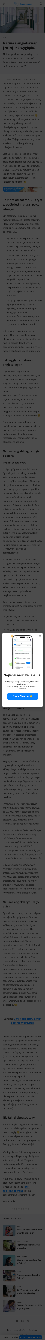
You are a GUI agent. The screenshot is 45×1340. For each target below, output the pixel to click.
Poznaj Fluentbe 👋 (22, 696)
